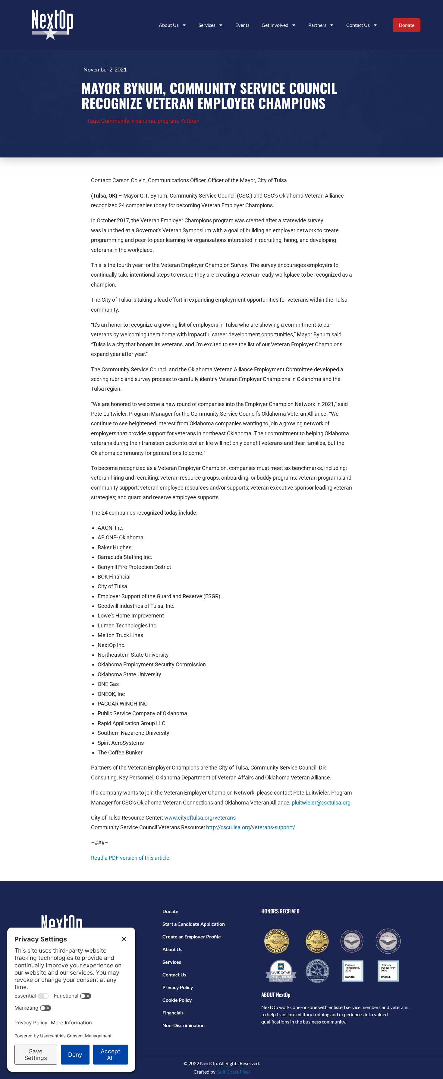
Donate (170, 911)
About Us (172, 949)
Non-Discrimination (183, 1025)
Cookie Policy (177, 1000)
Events (242, 25)
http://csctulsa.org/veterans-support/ (250, 827)
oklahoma (143, 121)
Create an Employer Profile (191, 936)
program (168, 121)
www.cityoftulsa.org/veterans (200, 817)
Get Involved (275, 25)
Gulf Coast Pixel (233, 1071)
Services (171, 962)
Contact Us (358, 25)
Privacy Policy (177, 987)
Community (115, 121)
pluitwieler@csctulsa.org (321, 802)
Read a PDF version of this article (130, 858)
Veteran (190, 121)
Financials (173, 1012)
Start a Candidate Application (193, 924)
